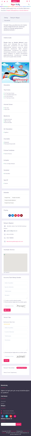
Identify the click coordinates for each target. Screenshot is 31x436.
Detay (6, 17)
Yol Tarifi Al (6, 272)
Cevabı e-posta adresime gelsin (13, 300)
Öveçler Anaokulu (16, 197)
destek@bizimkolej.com (9, 413)
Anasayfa (3, 10)
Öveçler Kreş (7, 197)
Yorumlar (7, 20)
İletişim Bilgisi (15, 17)
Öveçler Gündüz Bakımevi (10, 200)
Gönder (8, 310)
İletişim (2, 403)
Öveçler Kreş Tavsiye (9, 202)
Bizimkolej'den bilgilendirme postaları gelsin (16, 302)
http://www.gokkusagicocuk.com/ (15, 241)
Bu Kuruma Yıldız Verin (9, 322)
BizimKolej (13, 431)
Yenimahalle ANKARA (8, 411)
